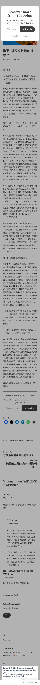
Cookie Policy (20, 676)
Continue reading (20, 36)
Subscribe (27, 29)
